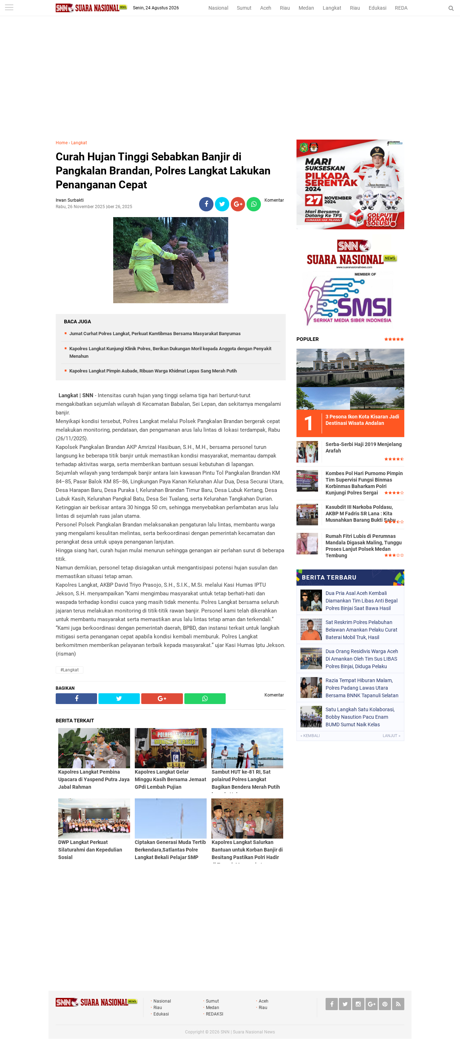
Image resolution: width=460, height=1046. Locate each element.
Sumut (244, 8)
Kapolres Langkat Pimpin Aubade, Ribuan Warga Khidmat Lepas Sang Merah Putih (153, 371)
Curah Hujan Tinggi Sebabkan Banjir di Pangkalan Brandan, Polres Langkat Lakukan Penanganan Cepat (163, 170)
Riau (285, 8)
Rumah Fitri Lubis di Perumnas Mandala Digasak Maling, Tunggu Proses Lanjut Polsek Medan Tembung (364, 546)
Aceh (265, 8)
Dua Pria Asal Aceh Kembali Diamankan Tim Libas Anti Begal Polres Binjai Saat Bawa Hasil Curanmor (361, 600)
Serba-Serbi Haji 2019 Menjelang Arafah (364, 447)
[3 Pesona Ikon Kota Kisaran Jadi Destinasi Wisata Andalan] (350, 378)
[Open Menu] (9, 8)
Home (62, 142)
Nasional (218, 8)
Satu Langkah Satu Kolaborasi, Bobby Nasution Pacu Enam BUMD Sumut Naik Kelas (360, 717)
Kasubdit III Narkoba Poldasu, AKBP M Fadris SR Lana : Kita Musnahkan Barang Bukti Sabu (361, 513)
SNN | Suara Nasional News (248, 1032)
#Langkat (69, 669)
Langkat (332, 8)
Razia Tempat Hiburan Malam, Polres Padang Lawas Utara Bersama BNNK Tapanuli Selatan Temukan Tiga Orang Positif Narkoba (362, 687)
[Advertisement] (230, 86)
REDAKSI (405, 8)
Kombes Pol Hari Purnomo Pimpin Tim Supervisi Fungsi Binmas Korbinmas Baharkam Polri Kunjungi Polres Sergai (364, 483)
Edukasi (377, 8)
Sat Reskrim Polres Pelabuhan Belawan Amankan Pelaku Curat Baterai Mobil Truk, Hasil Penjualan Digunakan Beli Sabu (361, 629)
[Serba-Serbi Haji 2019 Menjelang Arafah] (307, 450)
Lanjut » (391, 735)
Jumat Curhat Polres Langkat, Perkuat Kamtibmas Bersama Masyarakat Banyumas (155, 333)
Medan (306, 8)
